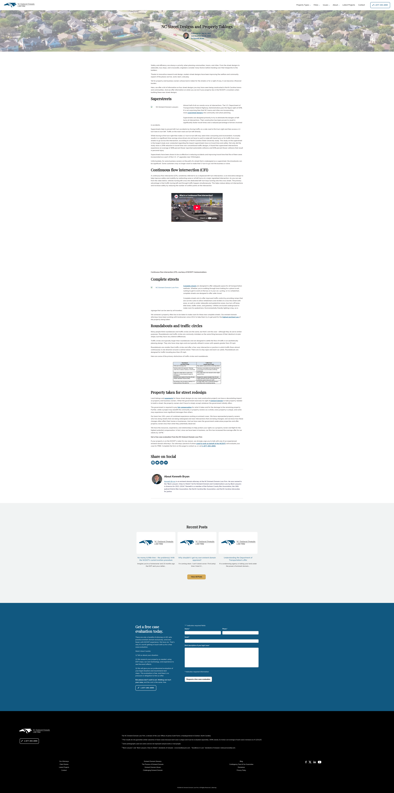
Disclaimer (241, 767)
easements (169, 398)
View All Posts (196, 577)
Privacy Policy (241, 770)
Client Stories (64, 764)
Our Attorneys (64, 761)
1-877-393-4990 (381, 5)
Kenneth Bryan (198, 38)
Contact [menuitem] (361, 5)
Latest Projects (64, 767)
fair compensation (185, 407)
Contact (64, 770)
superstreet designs (195, 113)
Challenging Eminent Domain (153, 770)
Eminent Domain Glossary (152, 761)
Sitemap (214, 787)
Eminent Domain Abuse (153, 767)
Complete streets (189, 286)
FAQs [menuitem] (316, 5)
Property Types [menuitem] (302, 5)
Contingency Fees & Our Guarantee (241, 764)
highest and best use (230, 317)
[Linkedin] (162, 463)
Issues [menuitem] (325, 5)
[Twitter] (157, 463)
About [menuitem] (335, 5)
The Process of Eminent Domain (152, 764)
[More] (166, 463)
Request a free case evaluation (198, 679)
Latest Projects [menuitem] (348, 5)
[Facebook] (153, 463)
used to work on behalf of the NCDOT (210, 443)
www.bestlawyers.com (182, 748)
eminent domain (216, 401)
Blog (241, 761)
